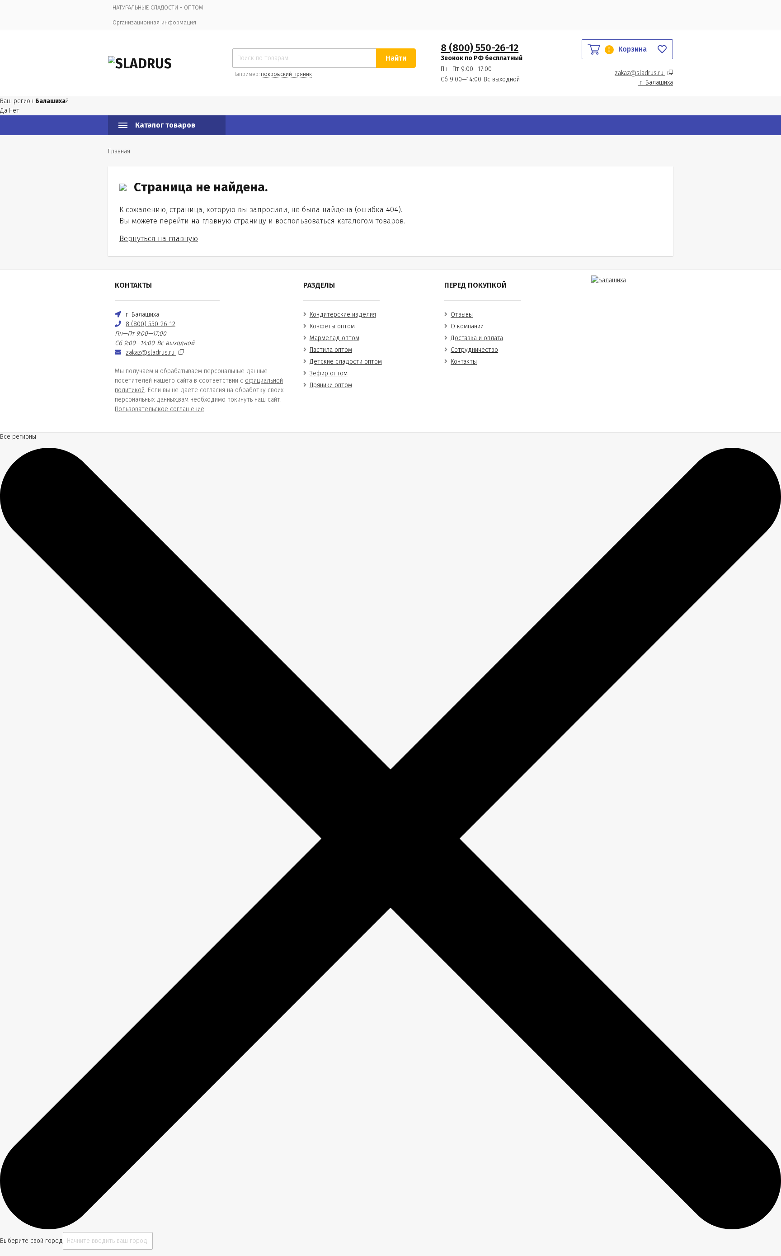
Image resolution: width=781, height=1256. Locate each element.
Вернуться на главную (158, 238)
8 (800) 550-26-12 (479, 48)
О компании (467, 326)
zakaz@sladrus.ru (640, 73)
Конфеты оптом (332, 326)
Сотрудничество (474, 350)
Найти (396, 58)
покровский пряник (286, 74)
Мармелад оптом (334, 338)
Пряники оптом (331, 385)
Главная (119, 151)
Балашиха (656, 82)
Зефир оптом (329, 373)
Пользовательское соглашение (159, 409)
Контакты (464, 361)
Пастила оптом (331, 350)
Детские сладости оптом (346, 361)
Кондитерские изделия (343, 314)
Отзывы (462, 314)
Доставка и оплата (477, 338)
